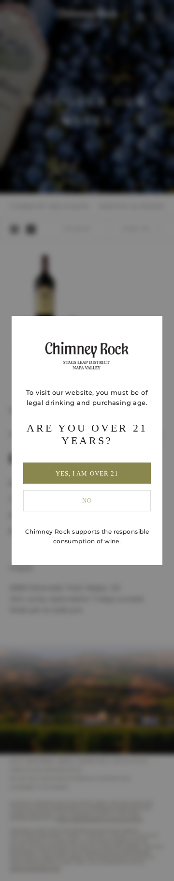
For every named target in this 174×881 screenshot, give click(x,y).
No (87, 500)
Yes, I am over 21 (87, 473)
